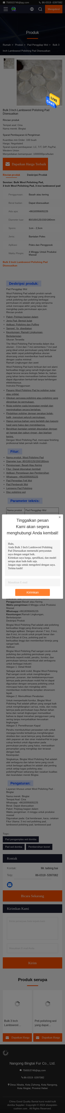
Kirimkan (33, 592)
